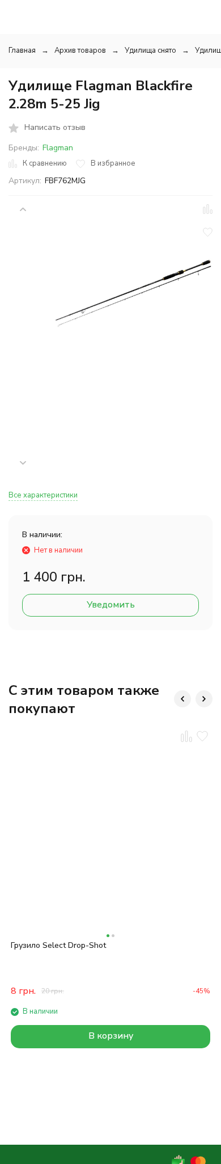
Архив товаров (80, 50)
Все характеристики (43, 495)
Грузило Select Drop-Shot (58, 945)
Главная (22, 50)
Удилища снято (150, 50)
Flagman (57, 147)
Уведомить (111, 604)
